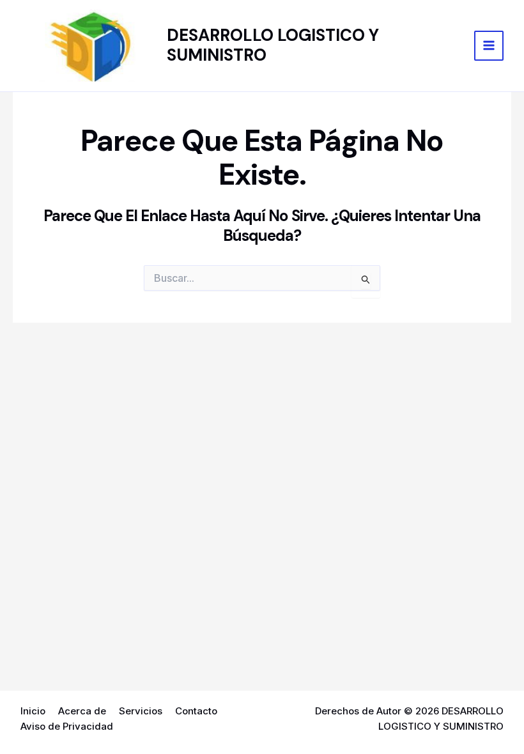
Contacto (196, 711)
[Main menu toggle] (489, 46)
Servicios (140, 711)
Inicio (32, 711)
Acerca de (82, 711)
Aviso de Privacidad (66, 726)
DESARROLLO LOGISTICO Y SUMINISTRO (273, 45)
